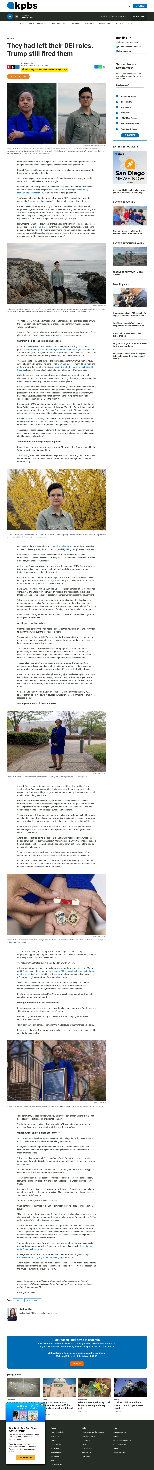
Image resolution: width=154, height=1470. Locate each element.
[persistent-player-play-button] (10, 16)
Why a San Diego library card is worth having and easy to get (130, 344)
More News (13, 1374)
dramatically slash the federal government (47, 349)
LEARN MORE (25, 1457)
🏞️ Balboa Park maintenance (128, 47)
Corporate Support (119, 1432)
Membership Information (122, 1440)
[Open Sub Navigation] (26, 23)
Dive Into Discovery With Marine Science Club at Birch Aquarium (127, 232)
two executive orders (58, 190)
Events (119, 23)
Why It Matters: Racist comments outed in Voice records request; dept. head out (58, 1406)
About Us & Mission (57, 1432)
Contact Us (86, 1440)
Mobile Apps (55, 1448)
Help (130, 23)
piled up (90, 349)
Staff (52, 1460)
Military (116, 1400)
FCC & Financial (56, 1444)
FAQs (84, 1444)
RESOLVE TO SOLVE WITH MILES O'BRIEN (128, 273)
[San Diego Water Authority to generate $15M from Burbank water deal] (23, 1387)
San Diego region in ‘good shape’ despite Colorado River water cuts (128, 324)
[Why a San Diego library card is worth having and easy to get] (94, 1387)
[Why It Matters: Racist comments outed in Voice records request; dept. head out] (59, 1387)
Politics (10, 38)
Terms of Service (56, 1464)
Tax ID (115, 1448)
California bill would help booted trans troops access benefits (128, 1405)
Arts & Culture (59, 23)
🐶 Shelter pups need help (126, 42)
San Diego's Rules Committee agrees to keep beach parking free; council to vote (129, 356)
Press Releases (56, 1452)
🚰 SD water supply (123, 51)
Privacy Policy (56, 1456)
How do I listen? (87, 1448)
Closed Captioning (88, 1436)
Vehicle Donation (119, 1452)
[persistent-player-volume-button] (17, 16)
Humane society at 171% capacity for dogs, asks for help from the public (130, 314)
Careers (53, 1440)
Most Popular (120, 284)
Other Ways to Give (120, 1444)
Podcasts (89, 23)
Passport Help (87, 1452)
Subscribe (130, 135)
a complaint (40, 227)
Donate (77, 1363)
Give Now (140, 6)
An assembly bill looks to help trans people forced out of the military (129, 191)
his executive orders (34, 418)
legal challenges (74, 349)
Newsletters (55, 1436)
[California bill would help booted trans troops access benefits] (130, 1387)
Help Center (86, 1456)
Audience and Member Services (93, 1432)
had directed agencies (62, 546)
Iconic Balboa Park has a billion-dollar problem (127, 334)
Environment (11, 1400)
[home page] (22, 6)
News (22, 23)
